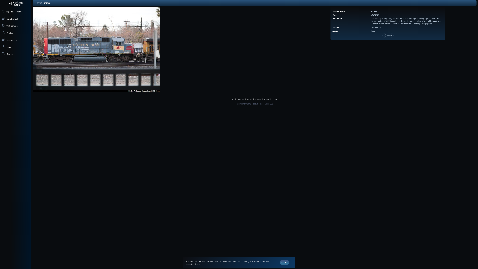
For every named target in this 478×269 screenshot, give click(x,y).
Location (336, 27)
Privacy (258, 99)
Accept (284, 262)
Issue (389, 35)
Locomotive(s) (338, 11)
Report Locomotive (14, 11)
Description (337, 18)
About (266, 99)
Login (8, 47)
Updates (240, 99)
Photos (10, 33)
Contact (275, 99)
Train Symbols (12, 19)
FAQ (232, 99)
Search (10, 54)
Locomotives (11, 40)
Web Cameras (12, 26)
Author (335, 31)
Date (334, 15)
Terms (249, 99)
